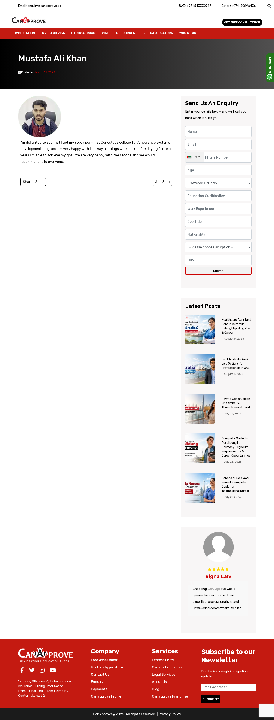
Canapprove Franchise (170, 696)
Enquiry (97, 682)
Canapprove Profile (106, 696)
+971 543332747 (195, 6)
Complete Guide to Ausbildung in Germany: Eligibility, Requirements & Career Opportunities (236, 447)
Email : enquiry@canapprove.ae (39, 6)
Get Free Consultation (242, 22)
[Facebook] (22, 671)
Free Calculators (157, 33)
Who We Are (188, 33)
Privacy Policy (170, 714)
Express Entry (163, 660)
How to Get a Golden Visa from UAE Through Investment (236, 403)
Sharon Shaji (33, 182)
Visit (106, 33)
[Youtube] (53, 671)
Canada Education (167, 667)
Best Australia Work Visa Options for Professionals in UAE (236, 364)
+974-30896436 (239, 6)
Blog (155, 689)
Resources (125, 33)
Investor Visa (53, 33)
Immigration (25, 33)
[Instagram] (42, 671)
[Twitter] (32, 671)
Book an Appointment (108, 667)
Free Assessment (105, 660)
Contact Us (100, 674)
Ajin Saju (162, 182)
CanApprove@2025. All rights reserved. (124, 714)
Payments (99, 689)
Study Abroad (83, 33)
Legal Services (163, 674)
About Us (159, 682)
